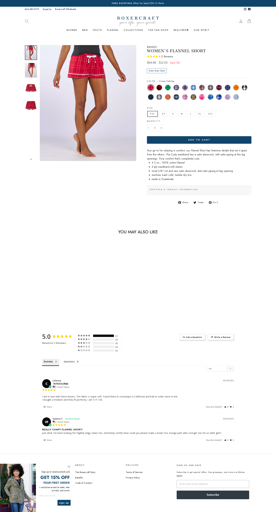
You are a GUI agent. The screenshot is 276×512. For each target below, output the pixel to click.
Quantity (154, 121)
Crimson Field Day (151, 87)
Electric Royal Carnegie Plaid (219, 97)
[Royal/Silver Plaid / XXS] (54, 300)
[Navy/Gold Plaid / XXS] (63, 300)
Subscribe (213, 494)
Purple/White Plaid (185, 87)
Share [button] (49, 407)
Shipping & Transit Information (174, 189)
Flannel (113, 30)
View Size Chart (157, 70)
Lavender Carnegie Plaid (227, 97)
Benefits (79, 477)
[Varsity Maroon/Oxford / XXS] (32, 303)
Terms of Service (134, 472)
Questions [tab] (69, 361)
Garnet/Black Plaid (202, 87)
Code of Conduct (83, 483)
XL (199, 113)
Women (71, 30)
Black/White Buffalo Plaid (244, 87)
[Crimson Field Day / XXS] (32, 300)
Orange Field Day (236, 87)
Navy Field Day (227, 87)
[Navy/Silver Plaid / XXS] (45, 300)
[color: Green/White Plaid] (54, 303)
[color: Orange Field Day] (41, 303)
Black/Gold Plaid (193, 97)
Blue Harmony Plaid (210, 97)
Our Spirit (202, 30)
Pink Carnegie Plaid (202, 97)
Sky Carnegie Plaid (236, 97)
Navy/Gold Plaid (210, 87)
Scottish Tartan (151, 97)
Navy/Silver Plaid (176, 87)
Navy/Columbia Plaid (176, 97)
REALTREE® (181, 30)
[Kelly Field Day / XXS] (41, 300)
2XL (210, 113)
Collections (133, 30)
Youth (97, 30)
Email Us (47, 9)
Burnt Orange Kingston (168, 97)
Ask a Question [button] (194, 337)
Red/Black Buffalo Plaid (159, 87)
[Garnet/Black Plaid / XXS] (58, 300)
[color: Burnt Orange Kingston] (58, 303)
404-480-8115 (32, 9)
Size (150, 108)
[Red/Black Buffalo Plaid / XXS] (37, 300)
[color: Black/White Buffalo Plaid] (45, 303)
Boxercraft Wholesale (65, 9)
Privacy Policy (133, 477)
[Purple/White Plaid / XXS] (50, 300)
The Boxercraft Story (85, 472)
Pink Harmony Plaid (185, 97)
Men (85, 30)
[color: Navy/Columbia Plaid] (63, 303)
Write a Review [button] (222, 337)
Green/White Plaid (159, 97)
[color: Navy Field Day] (37, 303)
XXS (152, 113)
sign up (64, 502)
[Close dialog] (69, 466)
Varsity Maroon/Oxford (219, 87)
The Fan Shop (158, 30)
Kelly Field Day (168, 87)
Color (160, 81)
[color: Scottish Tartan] (50, 303)
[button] (226, 406)
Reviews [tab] (48, 361)
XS (163, 113)
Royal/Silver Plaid (193, 87)
